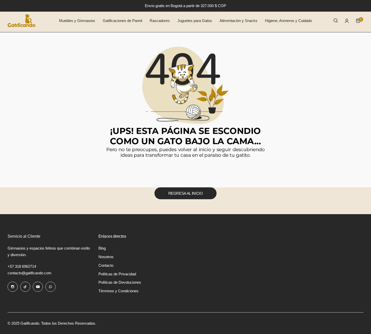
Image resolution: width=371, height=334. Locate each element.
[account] (346, 20)
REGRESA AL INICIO (185, 193)
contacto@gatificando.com (29, 273)
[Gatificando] (21, 20)
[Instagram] (13, 287)
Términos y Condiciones (118, 291)
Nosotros (106, 257)
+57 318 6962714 (22, 266)
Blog (102, 248)
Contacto (105, 265)
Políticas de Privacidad (117, 274)
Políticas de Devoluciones (119, 282)
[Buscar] (335, 20)
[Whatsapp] (50, 287)
